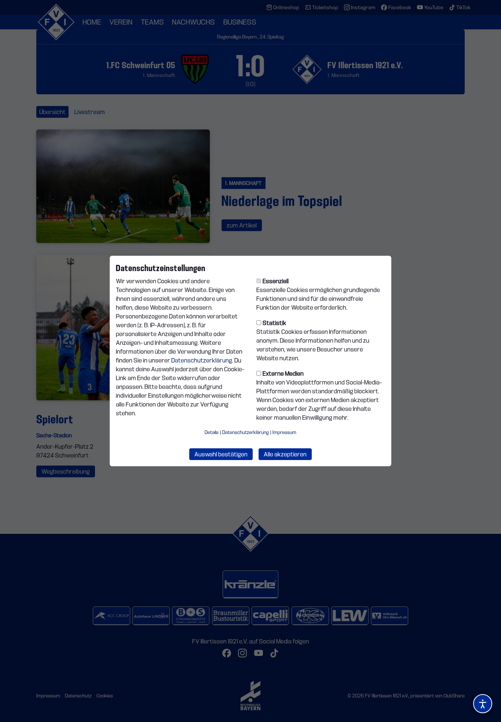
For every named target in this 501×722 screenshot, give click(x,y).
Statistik (274, 323)
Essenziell (276, 281)
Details (212, 432)
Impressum (284, 432)
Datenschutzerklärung (201, 360)
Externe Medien (283, 373)
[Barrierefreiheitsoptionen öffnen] (482, 703)
